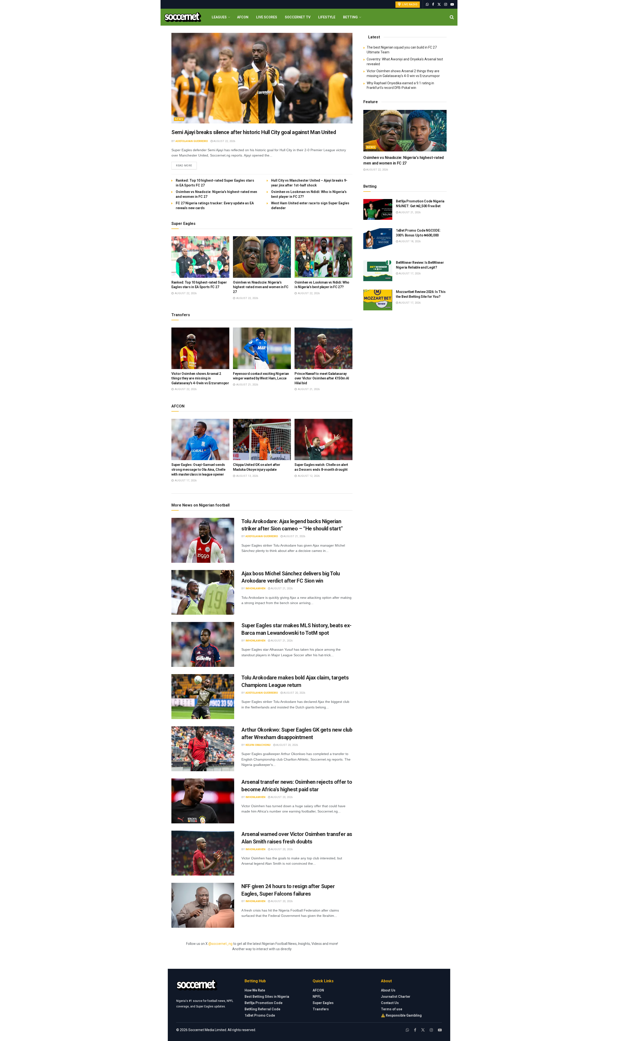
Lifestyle (326, 17)
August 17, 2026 (409, 273)
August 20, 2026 (294, 692)
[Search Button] (452, 17)
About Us (388, 990)
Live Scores (266, 17)
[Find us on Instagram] (445, 4)
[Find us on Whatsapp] (427, 4)
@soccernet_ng (220, 944)
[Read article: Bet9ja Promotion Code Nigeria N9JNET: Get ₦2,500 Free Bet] (377, 209)
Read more (186, 165)
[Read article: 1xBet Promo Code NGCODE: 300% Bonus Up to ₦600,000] (377, 238)
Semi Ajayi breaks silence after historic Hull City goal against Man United (253, 132)
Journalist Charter (395, 996)
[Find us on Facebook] (433, 4)
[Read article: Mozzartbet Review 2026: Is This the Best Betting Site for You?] (377, 300)
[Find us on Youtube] (452, 4)
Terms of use (391, 1009)
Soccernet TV (297, 17)
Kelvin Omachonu (258, 745)
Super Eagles (323, 1003)
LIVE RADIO (409, 4)
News (179, 119)
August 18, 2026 (409, 241)
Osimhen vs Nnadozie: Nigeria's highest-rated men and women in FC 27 (260, 287)
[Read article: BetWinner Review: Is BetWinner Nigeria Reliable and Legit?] (377, 270)
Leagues (219, 17)
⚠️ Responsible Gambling (401, 1015)
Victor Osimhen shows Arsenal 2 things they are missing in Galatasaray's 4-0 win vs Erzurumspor (200, 378)
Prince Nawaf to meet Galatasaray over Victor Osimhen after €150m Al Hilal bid (322, 378)
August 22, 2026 (224, 141)
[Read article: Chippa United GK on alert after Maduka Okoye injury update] (262, 439)
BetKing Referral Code (262, 1009)
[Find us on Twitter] (439, 4)
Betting (350, 17)
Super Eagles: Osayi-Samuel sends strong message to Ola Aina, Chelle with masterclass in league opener (198, 469)
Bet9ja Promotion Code (263, 1003)
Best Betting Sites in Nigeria (267, 996)
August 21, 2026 (294, 536)
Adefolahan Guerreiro (192, 141)
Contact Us (390, 1003)
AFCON (242, 17)
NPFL (317, 996)
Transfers (321, 1009)
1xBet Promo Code (260, 1015)
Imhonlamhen (255, 588)
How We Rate (255, 990)
